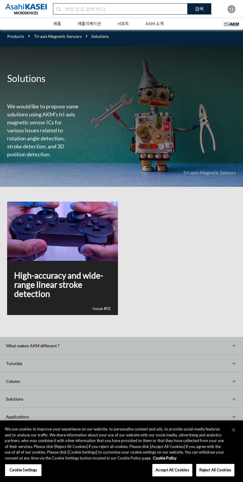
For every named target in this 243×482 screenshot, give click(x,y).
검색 (199, 9)
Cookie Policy (165, 458)
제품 (57, 23)
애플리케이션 (89, 23)
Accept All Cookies (172, 469)
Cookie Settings (23, 469)
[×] (233, 429)
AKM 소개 (155, 23)
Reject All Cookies (215, 469)
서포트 (123, 23)
